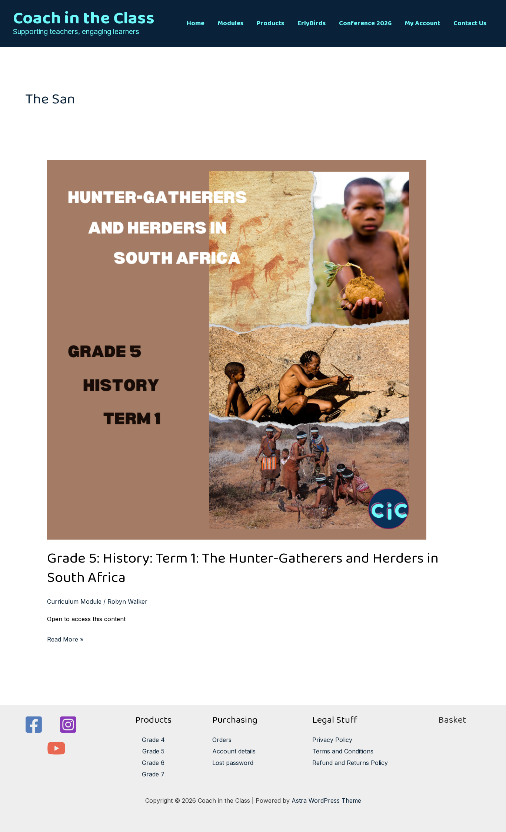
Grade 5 (153, 751)
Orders (222, 739)
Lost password (232, 762)
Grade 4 (153, 739)
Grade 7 (153, 774)
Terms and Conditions (342, 751)
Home (195, 23)
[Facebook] (34, 724)
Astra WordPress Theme (326, 800)
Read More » (65, 638)
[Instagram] (68, 724)
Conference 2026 (365, 23)
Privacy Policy (332, 739)
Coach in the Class (83, 18)
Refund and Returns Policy (350, 762)
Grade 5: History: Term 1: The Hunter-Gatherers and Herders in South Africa (243, 568)
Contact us (469, 23)
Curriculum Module (74, 601)
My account (422, 23)
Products (270, 23)
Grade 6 (153, 762)
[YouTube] (56, 748)
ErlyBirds (311, 23)
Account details (234, 751)
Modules (230, 23)
